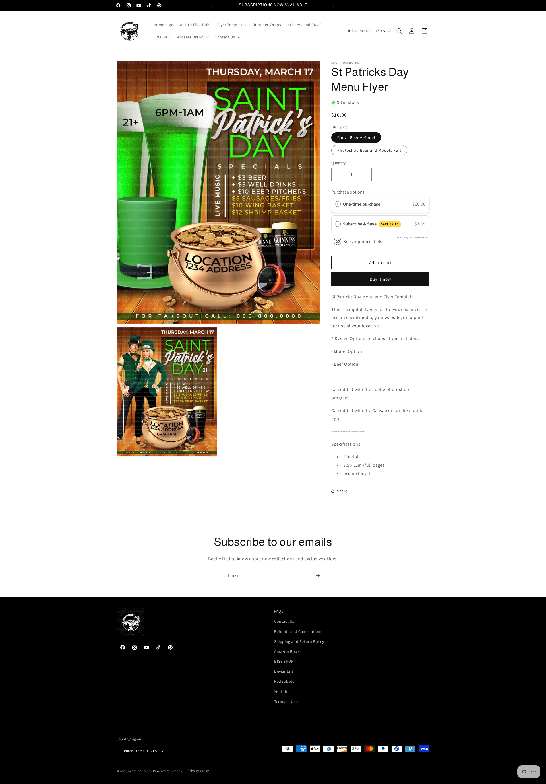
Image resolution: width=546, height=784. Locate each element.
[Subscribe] (317, 575)
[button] (192, 37)
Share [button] (342, 490)
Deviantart (283, 671)
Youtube (281, 691)
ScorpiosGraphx (140, 771)
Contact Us (284, 621)
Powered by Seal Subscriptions (412, 237)
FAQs (278, 611)
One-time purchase (361, 204)
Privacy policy (198, 771)
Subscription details (363, 241)
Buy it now (380, 279)
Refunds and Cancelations (298, 631)
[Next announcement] (333, 5)
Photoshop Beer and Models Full (369, 150)
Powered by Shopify (167, 771)
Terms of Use (286, 701)
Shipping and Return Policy (299, 641)
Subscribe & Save (371, 224)
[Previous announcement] (212, 5)
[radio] (338, 204)
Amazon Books (287, 651)
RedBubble (284, 681)
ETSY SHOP (283, 661)
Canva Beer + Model (356, 137)
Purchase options (348, 192)
